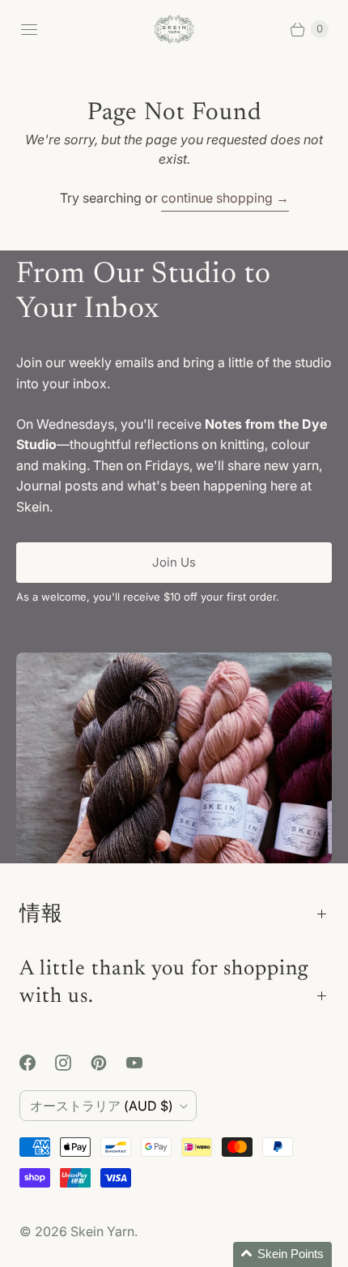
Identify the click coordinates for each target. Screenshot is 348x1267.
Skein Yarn (102, 1231)
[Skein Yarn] (174, 30)
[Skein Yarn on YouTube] (144, 1063)
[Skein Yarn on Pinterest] (108, 1063)
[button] (282, 1254)
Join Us (174, 562)
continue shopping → (225, 198)
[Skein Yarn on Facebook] (37, 1063)
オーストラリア (101, 1106)
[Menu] (29, 29)
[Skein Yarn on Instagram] (73, 1063)
